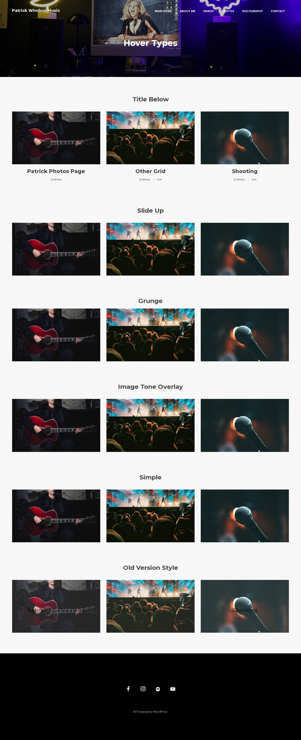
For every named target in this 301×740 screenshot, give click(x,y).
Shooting (245, 171)
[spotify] (158, 689)
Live (159, 179)
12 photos (145, 179)
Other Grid (150, 171)
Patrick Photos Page (56, 171)
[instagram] (143, 689)
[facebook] (128, 689)
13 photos (56, 179)
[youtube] (172, 691)
